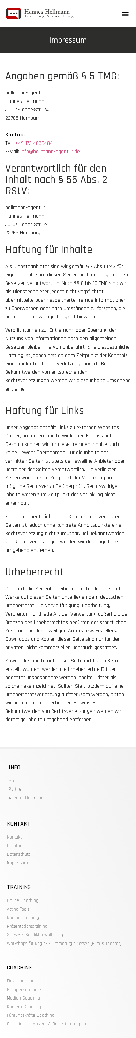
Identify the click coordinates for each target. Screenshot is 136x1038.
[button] (125, 13)
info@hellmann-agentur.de (50, 151)
